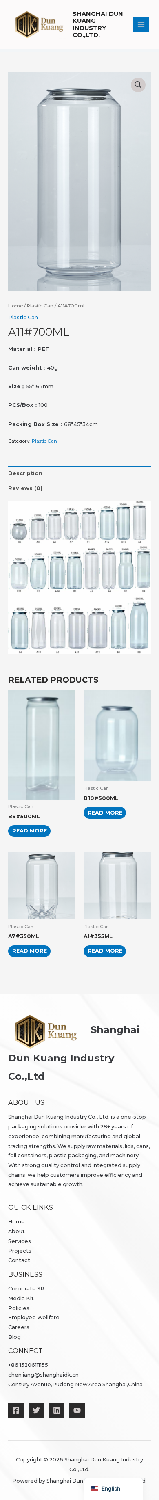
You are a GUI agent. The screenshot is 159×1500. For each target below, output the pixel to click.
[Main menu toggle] (141, 24)
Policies (18, 1308)
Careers (18, 1327)
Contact (19, 1260)
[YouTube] (77, 1410)
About (16, 1231)
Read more (29, 831)
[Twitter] (36, 1410)
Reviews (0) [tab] (25, 488)
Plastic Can (40, 306)
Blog (14, 1337)
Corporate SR (26, 1289)
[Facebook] (16, 1410)
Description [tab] (25, 473)
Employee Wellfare (34, 1317)
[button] (138, 85)
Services (19, 1241)
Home (15, 306)
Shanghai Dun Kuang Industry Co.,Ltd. (98, 24)
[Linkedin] (56, 1410)
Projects (19, 1251)
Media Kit (21, 1298)
